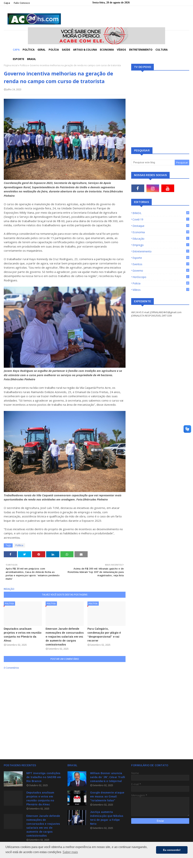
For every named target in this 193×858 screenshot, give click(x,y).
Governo (160, 270)
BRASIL (160, 213)
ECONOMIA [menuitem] (107, 49)
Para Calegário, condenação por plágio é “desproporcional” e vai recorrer (104, 634)
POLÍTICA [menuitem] (28, 49)
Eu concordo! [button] (172, 849)
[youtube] (167, 188)
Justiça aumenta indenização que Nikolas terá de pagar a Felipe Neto (106, 817)
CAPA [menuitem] (16, 49)
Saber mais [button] (70, 852)
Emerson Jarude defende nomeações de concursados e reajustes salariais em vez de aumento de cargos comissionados (65, 636)
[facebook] (137, 188)
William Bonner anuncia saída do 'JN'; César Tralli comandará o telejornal (107, 777)
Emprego (160, 245)
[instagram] (152, 188)
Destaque (160, 226)
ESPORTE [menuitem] (18, 59)
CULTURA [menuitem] (161, 49)
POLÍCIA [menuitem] (54, 49)
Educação (160, 238)
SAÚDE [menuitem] (66, 49)
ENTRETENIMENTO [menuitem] (140, 49)
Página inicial (11, 65)
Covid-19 (160, 219)
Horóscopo (160, 277)
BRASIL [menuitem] (31, 59)
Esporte (160, 258)
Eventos (160, 264)
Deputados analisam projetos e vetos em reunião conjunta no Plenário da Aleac (22, 634)
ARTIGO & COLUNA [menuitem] (85, 49)
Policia (160, 283)
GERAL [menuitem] (42, 49)
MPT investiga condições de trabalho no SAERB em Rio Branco (43, 777)
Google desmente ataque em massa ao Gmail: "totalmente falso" (107, 796)
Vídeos (160, 290)
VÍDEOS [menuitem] (121, 49)
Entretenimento (160, 251)
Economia (160, 232)
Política (24, 65)
